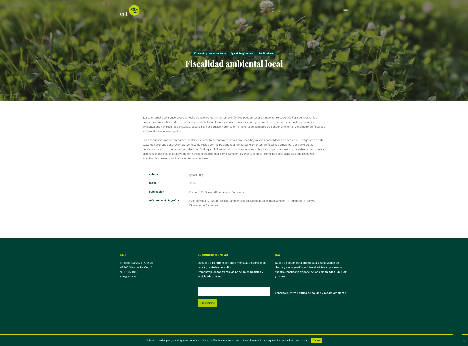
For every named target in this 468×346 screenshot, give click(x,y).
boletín (217, 262)
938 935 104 (128, 272)
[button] (346, 11)
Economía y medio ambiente (210, 53)
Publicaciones (266, 53)
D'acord (316, 340)
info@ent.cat (128, 276)
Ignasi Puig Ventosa (242, 53)
